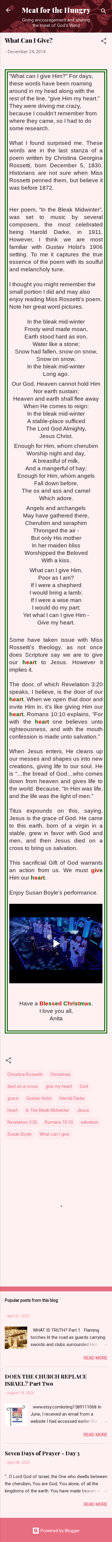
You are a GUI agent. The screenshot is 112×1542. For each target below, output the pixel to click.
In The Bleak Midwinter (47, 1110)
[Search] (103, 12)
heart (12, 1110)
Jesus (83, 1110)
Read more (95, 1358)
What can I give (54, 1134)
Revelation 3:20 (22, 1122)
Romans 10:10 (59, 1122)
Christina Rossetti (24, 1074)
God (84, 1086)
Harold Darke (72, 1098)
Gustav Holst (39, 1098)
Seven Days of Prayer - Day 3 (42, 1453)
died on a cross (22, 1086)
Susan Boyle (19, 1134)
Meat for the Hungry (56, 10)
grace (13, 1098)
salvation (89, 1122)
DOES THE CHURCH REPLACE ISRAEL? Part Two (46, 1380)
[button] (103, 42)
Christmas (60, 1074)
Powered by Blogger (59, 1530)
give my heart (59, 1086)
